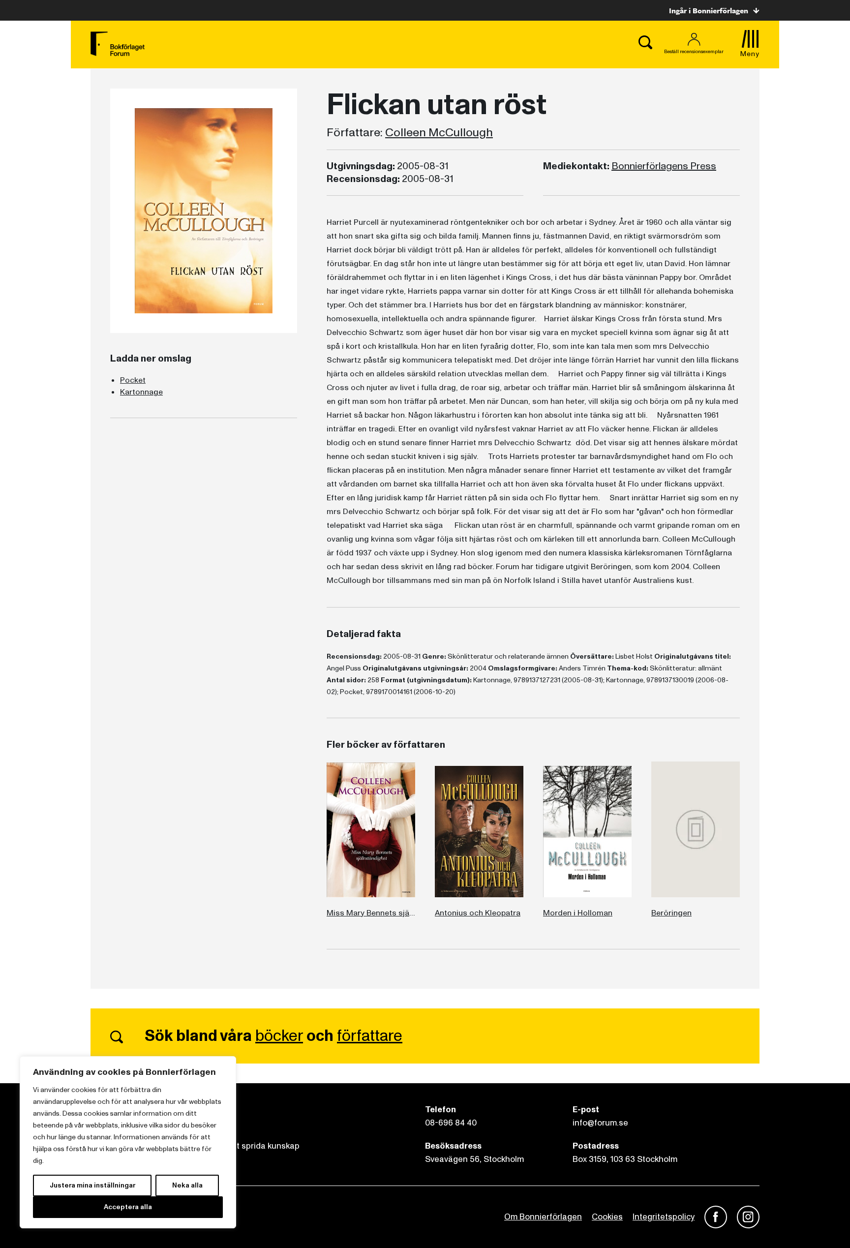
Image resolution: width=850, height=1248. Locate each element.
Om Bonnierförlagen (543, 1216)
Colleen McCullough (439, 133)
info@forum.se (600, 1122)
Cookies (607, 1216)
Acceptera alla (128, 1207)
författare (369, 1036)
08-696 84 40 (451, 1122)
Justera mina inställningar (92, 1185)
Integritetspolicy (664, 1216)
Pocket (133, 380)
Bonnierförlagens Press (663, 166)
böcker (279, 1036)
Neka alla (187, 1185)
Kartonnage (141, 392)
